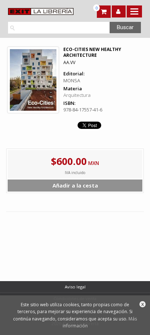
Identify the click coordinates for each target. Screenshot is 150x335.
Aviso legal (75, 286)
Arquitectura (77, 95)
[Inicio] (40, 11)
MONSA (71, 80)
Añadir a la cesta (75, 185)
